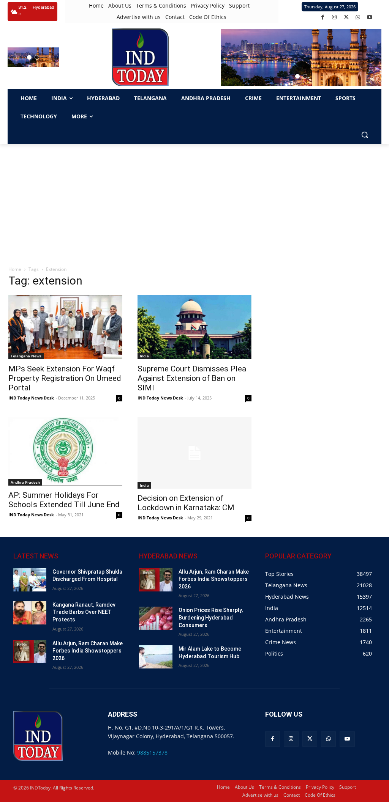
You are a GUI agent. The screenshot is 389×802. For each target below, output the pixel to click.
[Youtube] (370, 17)
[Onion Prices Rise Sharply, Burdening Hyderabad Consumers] (155, 618)
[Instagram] (334, 17)
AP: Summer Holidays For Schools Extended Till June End (64, 500)
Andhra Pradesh (25, 482)
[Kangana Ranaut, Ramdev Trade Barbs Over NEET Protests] (29, 612)
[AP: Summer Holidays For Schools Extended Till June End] (65, 451)
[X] (346, 17)
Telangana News (26, 356)
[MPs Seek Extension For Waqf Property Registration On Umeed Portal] (65, 327)
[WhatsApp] (358, 17)
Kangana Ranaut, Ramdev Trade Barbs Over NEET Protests (83, 612)
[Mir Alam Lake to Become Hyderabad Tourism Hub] (155, 656)
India (144, 356)
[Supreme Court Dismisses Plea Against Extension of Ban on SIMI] (194, 327)
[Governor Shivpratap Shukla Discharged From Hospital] (29, 579)
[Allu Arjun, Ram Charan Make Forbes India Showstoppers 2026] (29, 651)
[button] (29, 57)
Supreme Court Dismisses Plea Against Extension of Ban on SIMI (192, 378)
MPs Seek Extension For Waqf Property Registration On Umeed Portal (64, 378)
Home (14, 269)
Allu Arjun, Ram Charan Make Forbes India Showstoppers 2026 (87, 650)
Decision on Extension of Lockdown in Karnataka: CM (186, 503)
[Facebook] (323, 17)
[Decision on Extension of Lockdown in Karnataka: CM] (194, 453)
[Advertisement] (194, 201)
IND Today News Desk (31, 398)
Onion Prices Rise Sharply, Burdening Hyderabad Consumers (211, 617)
